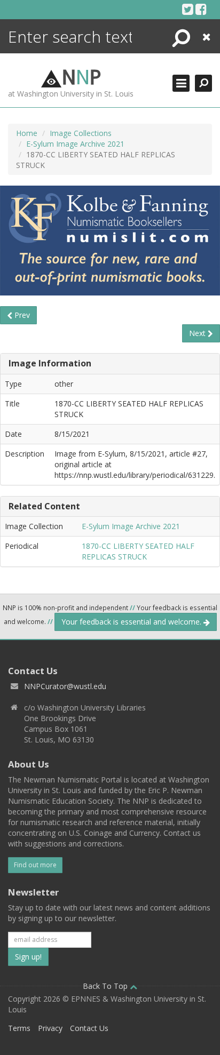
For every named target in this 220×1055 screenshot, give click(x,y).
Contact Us (89, 1028)
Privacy (50, 1028)
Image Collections (81, 133)
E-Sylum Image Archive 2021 (75, 144)
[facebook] (201, 9)
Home (26, 133)
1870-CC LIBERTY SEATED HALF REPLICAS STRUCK (138, 551)
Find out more (35, 864)
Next (198, 333)
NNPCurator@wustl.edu (65, 686)
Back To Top (106, 986)
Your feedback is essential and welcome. (132, 622)
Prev (21, 315)
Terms (19, 1028)
